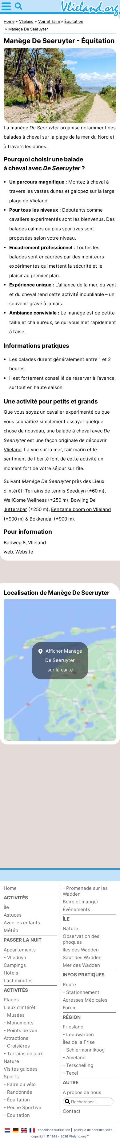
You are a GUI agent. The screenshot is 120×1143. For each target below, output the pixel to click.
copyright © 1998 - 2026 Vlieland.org (58, 1136)
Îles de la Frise (79, 1042)
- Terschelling (78, 1065)
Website (24, 552)
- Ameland (74, 1057)
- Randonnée (18, 1092)
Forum (70, 1008)
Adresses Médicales (85, 1000)
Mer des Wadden (81, 965)
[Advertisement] (60, 571)
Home (10, 888)
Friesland (73, 1027)
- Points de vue (20, 1030)
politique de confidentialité (93, 1130)
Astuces (13, 915)
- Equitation (17, 1115)
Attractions (16, 1038)
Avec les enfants (22, 923)
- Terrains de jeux (23, 1053)
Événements (76, 909)
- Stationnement (81, 992)
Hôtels (11, 973)
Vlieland (38, 201)
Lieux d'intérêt (20, 1007)
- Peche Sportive (22, 1107)
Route (69, 984)
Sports (11, 1077)
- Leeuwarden (78, 1034)
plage (62, 137)
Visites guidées (21, 1069)
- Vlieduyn (15, 957)
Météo (11, 930)
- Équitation (17, 1100)
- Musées (14, 1015)
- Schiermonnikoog (84, 1050)
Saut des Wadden (82, 957)
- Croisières (17, 1046)
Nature (11, 1061)
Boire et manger (80, 902)
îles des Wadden (81, 950)
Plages (11, 1000)
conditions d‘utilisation (54, 1130)
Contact (72, 1111)
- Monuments (19, 1023)
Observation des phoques (81, 939)
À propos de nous (82, 1092)
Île (6, 907)
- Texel (70, 1073)
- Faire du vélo (20, 1084)
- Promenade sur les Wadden (85, 891)
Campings (15, 965)
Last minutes (18, 980)
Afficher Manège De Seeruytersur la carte (63, 660)
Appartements (20, 950)
